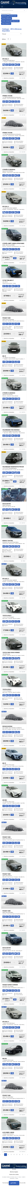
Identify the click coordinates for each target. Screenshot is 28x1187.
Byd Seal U (4, 15)
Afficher (4, 39)
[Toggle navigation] (2, 6)
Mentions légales (14, 1171)
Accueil (14, 1169)
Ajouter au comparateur (9, 78)
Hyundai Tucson (12, 15)
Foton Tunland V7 (6, 23)
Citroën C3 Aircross (6, 18)
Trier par (4, 34)
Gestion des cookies (14, 1174)
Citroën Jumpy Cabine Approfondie (10, 21)
